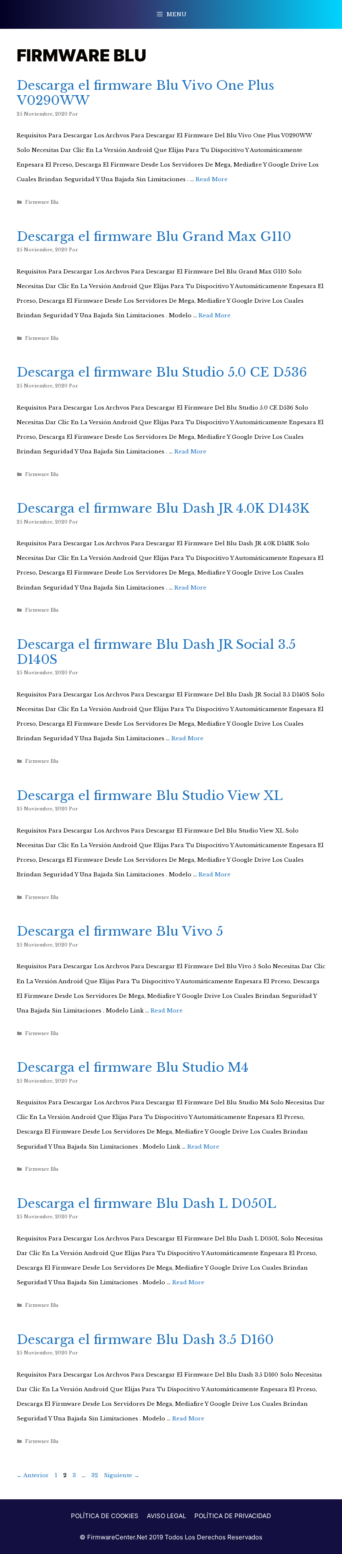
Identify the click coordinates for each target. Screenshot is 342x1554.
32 (95, 1475)
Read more (212, 179)
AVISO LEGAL (166, 1516)
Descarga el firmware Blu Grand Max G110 (154, 236)
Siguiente (121, 1475)
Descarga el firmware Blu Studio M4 (133, 1067)
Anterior (33, 1475)
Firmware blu (41, 202)
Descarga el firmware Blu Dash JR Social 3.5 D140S (156, 652)
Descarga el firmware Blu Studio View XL (150, 795)
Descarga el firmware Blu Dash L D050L (146, 1203)
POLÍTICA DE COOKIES (104, 1516)
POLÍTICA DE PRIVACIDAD (232, 1516)
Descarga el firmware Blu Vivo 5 (120, 931)
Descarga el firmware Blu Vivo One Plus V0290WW (145, 93)
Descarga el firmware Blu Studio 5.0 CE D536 (162, 372)
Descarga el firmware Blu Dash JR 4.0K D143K (163, 508)
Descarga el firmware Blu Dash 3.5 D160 (145, 1339)
